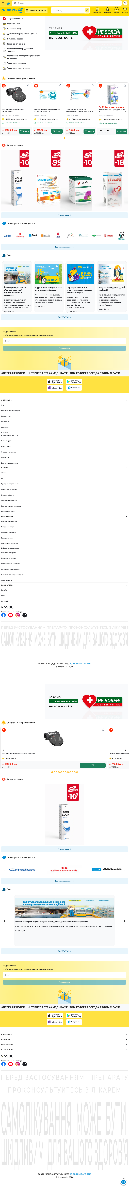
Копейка (4, 590)
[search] (87, 10)
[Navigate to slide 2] (54, 772)
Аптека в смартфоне (9, 500)
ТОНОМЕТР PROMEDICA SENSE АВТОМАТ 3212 (13, 110)
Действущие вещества (10, 548)
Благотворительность (9, 463)
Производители (7, 538)
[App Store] (55, 381)
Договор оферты (7, 495)
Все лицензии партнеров (10, 411)
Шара (3, 596)
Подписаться (64, 348)
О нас (3, 405)
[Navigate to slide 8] (68, 772)
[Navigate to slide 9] (70, 772)
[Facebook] (3, 615)
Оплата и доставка (8, 532)
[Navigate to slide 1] (64, 138)
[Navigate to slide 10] (72, 772)
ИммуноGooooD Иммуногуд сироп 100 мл (112, 110)
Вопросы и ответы (8, 527)
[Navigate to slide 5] (61, 772)
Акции (3, 473)
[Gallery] (64, 180)
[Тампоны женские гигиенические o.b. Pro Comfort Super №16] (48, 95)
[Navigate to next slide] (126, 111)
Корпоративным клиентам (11, 506)
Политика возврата (8, 553)
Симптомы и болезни (9, 489)
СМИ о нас (5, 457)
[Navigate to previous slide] (3, 111)
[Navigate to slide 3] (56, 772)
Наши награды (6, 441)
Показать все (63, 215)
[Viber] (55, 388)
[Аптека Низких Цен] (13, 10)
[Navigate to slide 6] (63, 772)
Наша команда (6, 446)
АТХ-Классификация (9, 521)
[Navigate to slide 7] (66, 772)
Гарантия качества (8, 558)
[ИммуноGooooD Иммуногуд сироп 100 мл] (113, 95)
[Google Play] (74, 381)
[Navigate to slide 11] (75, 772)
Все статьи (63, 317)
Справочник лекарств (9, 543)
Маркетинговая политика (11, 569)
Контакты (5, 422)
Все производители (63, 247)
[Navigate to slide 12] (77, 772)
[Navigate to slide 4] (59, 772)
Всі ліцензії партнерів (80, 664)
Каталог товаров (38, 10)
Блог (3, 478)
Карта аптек (6, 416)
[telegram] (74, 388)
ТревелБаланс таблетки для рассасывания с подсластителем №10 (79, 110)
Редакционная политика (10, 564)
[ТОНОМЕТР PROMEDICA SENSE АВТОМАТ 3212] (16, 95)
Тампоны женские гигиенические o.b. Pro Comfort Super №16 (47, 110)
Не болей (4, 601)
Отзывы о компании (8, 452)
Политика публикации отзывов (13, 575)
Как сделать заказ (8, 512)
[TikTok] (24, 615)
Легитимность (6, 580)
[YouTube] (10, 615)
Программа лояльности (10, 484)
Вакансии (4, 427)
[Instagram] (17, 615)
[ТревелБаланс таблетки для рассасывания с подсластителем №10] (81, 95)
